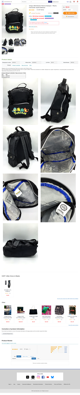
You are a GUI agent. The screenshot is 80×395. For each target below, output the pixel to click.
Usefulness (32, 356)
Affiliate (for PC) (67, 384)
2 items (65, 349)
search (50, 1)
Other (30, 65)
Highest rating (25, 356)
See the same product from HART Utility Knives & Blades (67, 298)
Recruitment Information (38, 384)
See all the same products (73, 325)
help (14, 384)
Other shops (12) (33, 26)
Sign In (68, 1)
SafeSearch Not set (56, 1)
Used (41, 19)
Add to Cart (71, 13)
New (40, 16)
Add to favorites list (71, 16)
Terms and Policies (58, 384)
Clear (38, 358)
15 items (65, 346)
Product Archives (48, 384)
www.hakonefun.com (8, 1)
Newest (18, 356)
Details (45, 22)
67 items (26, 349)
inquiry (18, 384)
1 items (65, 350)
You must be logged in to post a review (9, 343)
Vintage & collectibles (16, 65)
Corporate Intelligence (26, 384)
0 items (65, 352)
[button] (77, 1)
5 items (65, 348)
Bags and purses (25, 65)
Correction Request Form (8, 333)
